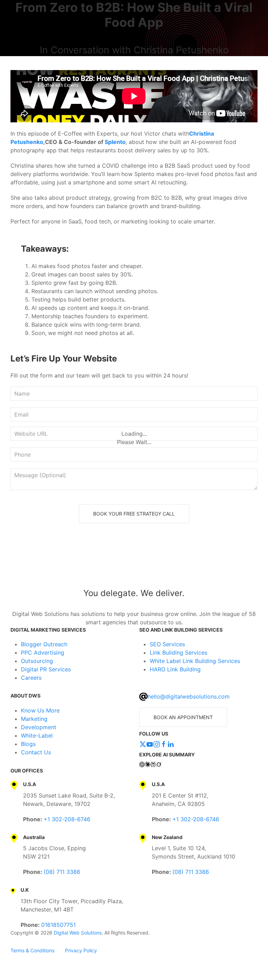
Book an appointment (183, 717)
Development (38, 727)
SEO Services (167, 644)
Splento (115, 141)
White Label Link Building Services (195, 660)
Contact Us (36, 752)
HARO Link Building (175, 669)
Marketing (34, 718)
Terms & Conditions (32, 950)
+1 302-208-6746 (67, 819)
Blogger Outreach (44, 644)
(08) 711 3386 (62, 871)
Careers (31, 677)
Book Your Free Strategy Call (134, 514)
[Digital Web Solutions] (134, 564)
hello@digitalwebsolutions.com (189, 696)
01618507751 (58, 924)
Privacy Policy (81, 950)
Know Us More (40, 710)
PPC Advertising (42, 652)
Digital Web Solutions (78, 933)
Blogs (28, 743)
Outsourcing (37, 660)
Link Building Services (178, 652)
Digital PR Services (46, 669)
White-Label (37, 735)
